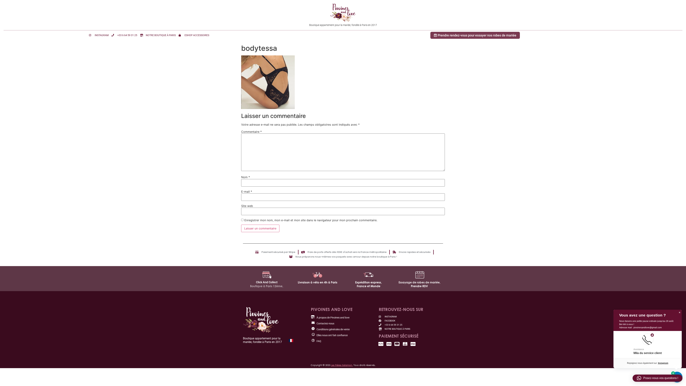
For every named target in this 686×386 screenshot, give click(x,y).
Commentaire (251, 131)
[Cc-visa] (389, 344)
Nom (245, 177)
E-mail (246, 191)
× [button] (679, 312)
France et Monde (368, 286)
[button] (647, 344)
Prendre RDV (419, 286)
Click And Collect (266, 282)
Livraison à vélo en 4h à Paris (317, 282)
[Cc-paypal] (381, 344)
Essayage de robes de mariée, (419, 282)
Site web (247, 205)
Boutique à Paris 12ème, (266, 286)
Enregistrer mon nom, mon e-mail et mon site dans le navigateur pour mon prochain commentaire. (310, 220)
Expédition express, (368, 282)
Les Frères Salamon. (342, 365)
